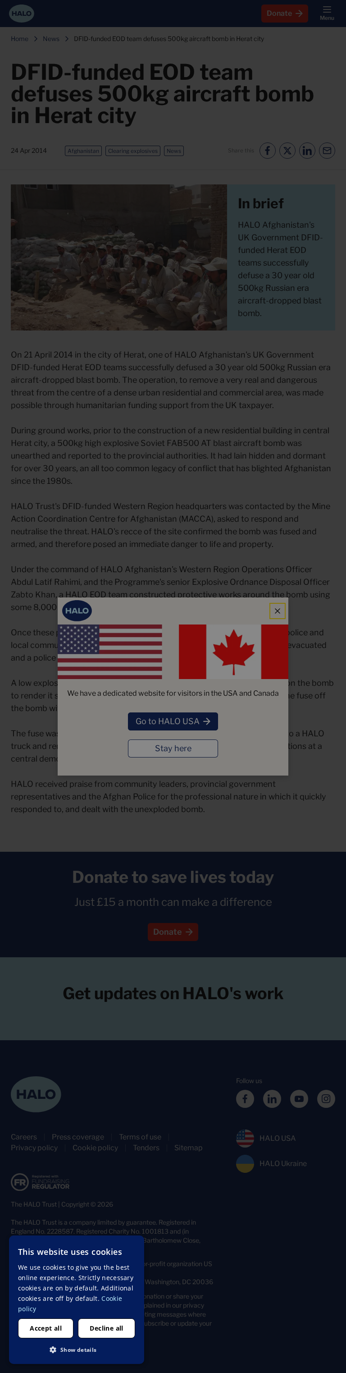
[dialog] (76, 1299)
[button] (76, 1349)
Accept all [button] (46, 1328)
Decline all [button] (106, 1328)
